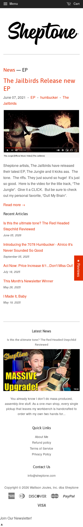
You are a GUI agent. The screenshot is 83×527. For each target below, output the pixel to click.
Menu (13, 3)
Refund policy (41, 442)
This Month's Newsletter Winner (28, 280)
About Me (41, 436)
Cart (76, 3)
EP (33, 97)
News (9, 70)
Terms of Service (41, 448)
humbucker (49, 97)
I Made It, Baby (15, 296)
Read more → (14, 204)
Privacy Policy (41, 454)
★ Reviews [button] (78, 268)
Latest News (41, 331)
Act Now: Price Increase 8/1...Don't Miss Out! (38, 265)
